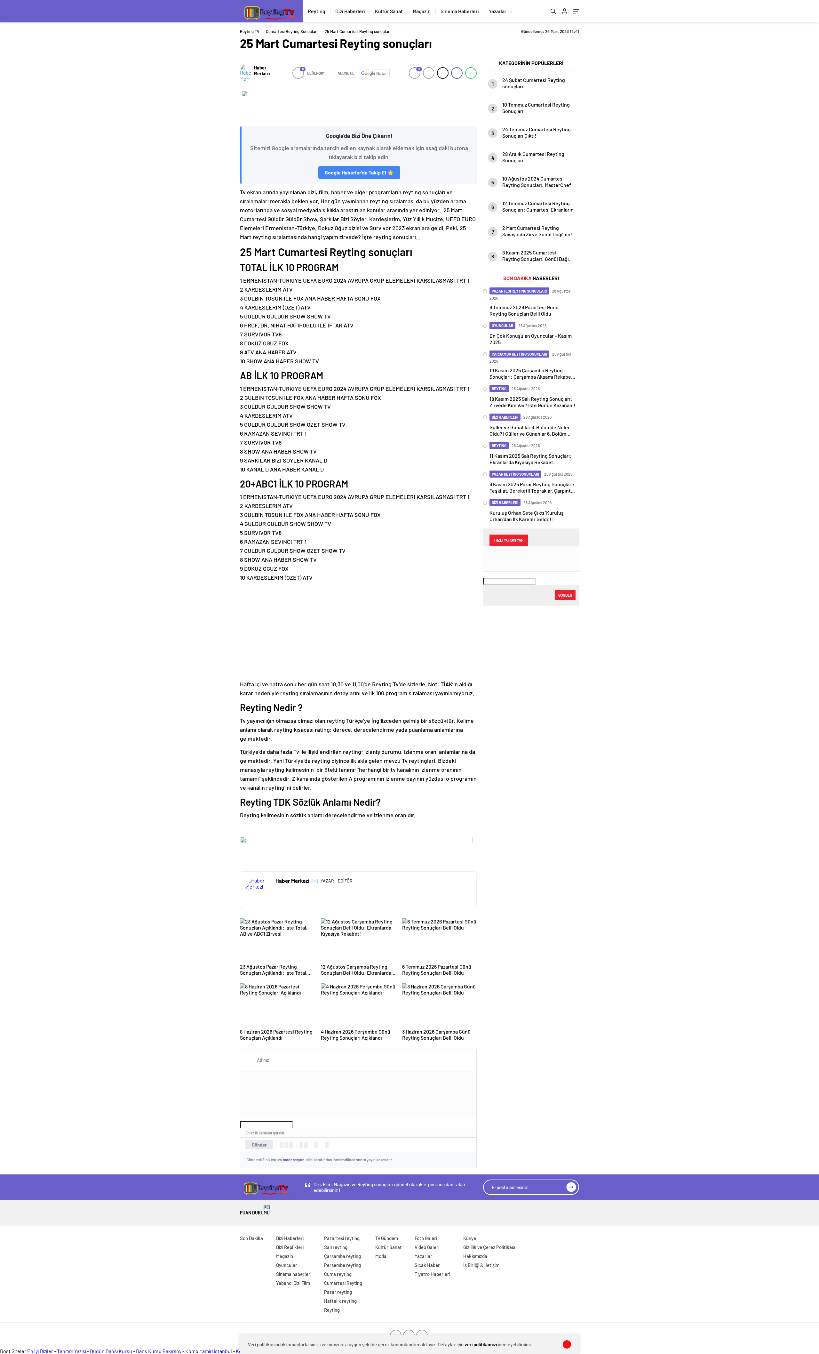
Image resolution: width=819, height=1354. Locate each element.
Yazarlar (497, 11)
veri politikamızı (481, 1344)
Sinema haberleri (293, 1274)
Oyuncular (286, 1265)
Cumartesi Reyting (343, 1283)
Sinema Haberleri (460, 11)
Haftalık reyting (340, 1301)
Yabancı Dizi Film (293, 1283)
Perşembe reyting (342, 1265)
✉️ (314, 880)
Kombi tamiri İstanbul (208, 1351)
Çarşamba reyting (342, 1256)
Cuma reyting (338, 1274)
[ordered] (301, 1145)
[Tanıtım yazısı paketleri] (358, 105)
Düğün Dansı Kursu (111, 1351)
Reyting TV (249, 31)
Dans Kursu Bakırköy (158, 1351)
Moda (380, 1256)
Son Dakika (251, 1238)
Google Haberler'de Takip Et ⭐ (359, 172)
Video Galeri (427, 1247)
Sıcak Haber (427, 1265)
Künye (469, 1238)
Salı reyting (335, 1247)
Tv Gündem (386, 1238)
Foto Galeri (426, 1238)
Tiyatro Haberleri (432, 1274)
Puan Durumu (255, 1210)
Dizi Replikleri (290, 1247)
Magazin (422, 11)
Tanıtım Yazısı (71, 1351)
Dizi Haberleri (350, 11)
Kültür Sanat (389, 11)
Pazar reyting (338, 1292)
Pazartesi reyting (342, 1238)
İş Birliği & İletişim (481, 1265)
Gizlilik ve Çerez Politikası (489, 1247)
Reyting (316, 11)
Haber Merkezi (262, 70)
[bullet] (306, 1145)
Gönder (259, 1145)
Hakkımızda (475, 1256)
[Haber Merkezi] (245, 73)
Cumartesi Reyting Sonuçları (292, 31)
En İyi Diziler (40, 1351)
